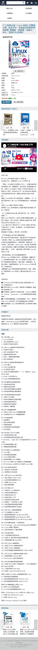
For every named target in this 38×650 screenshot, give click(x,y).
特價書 (9, 18)
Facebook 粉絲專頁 (6, 641)
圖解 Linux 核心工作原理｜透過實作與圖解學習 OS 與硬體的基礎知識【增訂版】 (27, 632)
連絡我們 (25, 641)
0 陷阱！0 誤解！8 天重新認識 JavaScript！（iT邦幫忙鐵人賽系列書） (27, 133)
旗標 (12, 73)
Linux (13, 95)
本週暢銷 (9, 13)
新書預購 (28, 8)
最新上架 (9, 8)
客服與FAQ (18, 641)
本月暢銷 (28, 13)
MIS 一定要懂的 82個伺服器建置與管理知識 (10, 132)
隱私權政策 (33, 641)
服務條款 (19, 643)
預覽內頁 (20, 71)
